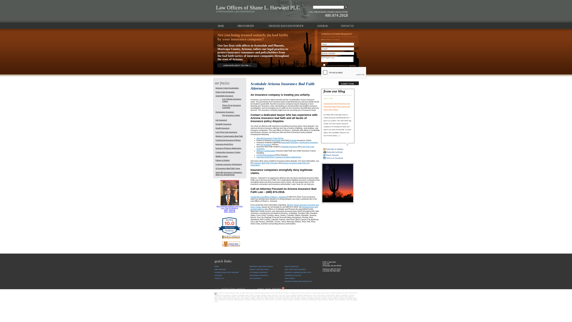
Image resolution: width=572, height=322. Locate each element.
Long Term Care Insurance (226, 132)
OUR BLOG (218, 275)
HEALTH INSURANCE (292, 266)
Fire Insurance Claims (231, 115)
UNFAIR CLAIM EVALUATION (259, 269)
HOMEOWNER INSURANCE (259, 275)
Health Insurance (222, 128)
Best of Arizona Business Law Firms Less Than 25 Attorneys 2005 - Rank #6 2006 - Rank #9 (230, 209)
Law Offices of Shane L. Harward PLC (258, 8)
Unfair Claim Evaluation (225, 92)
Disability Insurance (289, 147)
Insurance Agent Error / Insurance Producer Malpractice (279, 157)
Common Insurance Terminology (229, 164)
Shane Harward (332, 155)
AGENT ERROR (290, 278)
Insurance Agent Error (224, 144)
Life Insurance (266, 145)
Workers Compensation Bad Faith (229, 136)
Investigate (276, 140)
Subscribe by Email (334, 152)
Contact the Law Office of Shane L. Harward (268, 197)
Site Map (268, 288)
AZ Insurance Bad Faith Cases (228, 168)
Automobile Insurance (290, 142)
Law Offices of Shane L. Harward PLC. (233, 288)
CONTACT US (219, 278)
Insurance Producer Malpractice (228, 148)
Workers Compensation (266, 151)
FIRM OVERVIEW (220, 269)
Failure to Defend (223, 160)
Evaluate (293, 140)
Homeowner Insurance (308, 142)
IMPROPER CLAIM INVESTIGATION (261, 266)
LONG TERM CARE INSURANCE (295, 269)
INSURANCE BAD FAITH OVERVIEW (226, 272)
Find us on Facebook (334, 158)
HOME (216, 266)
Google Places (276, 288)
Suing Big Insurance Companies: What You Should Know (229, 173)
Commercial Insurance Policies (228, 140)
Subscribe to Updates (334, 149)
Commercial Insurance (266, 155)
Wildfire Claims (222, 156)
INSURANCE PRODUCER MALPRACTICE (298, 281)
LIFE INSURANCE (255, 278)
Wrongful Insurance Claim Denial (270, 138)
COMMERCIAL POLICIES (293, 275)
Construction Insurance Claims (228, 152)
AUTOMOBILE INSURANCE (258, 272)
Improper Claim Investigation (227, 88)
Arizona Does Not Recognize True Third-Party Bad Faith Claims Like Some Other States (337, 106)
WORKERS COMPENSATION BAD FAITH (298, 272)
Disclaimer (352, 65)
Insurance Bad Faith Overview (266, 163)
